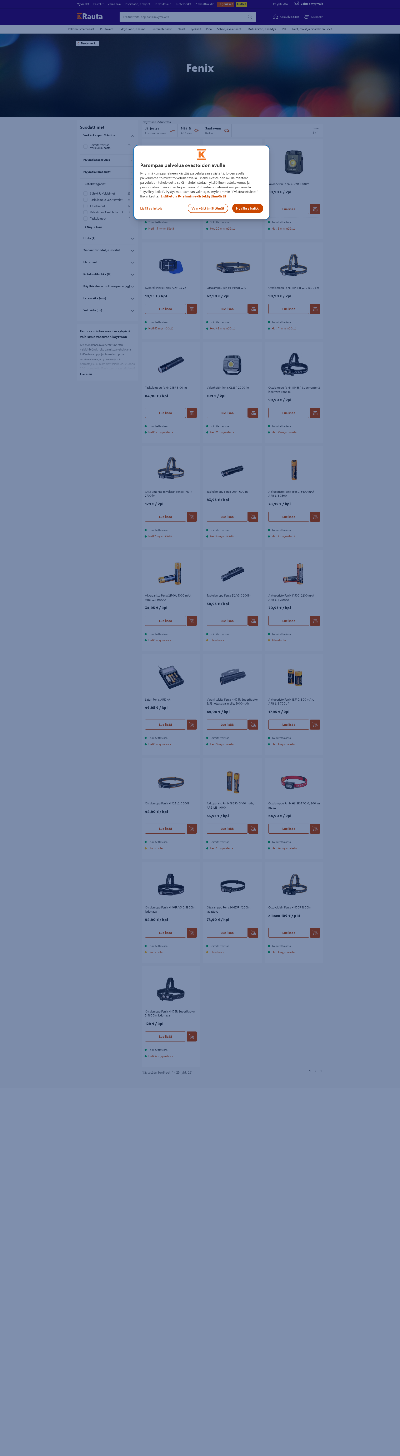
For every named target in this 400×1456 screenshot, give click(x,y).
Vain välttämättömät (207, 208)
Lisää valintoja (151, 208)
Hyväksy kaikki (247, 208)
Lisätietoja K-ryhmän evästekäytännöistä (193, 196)
